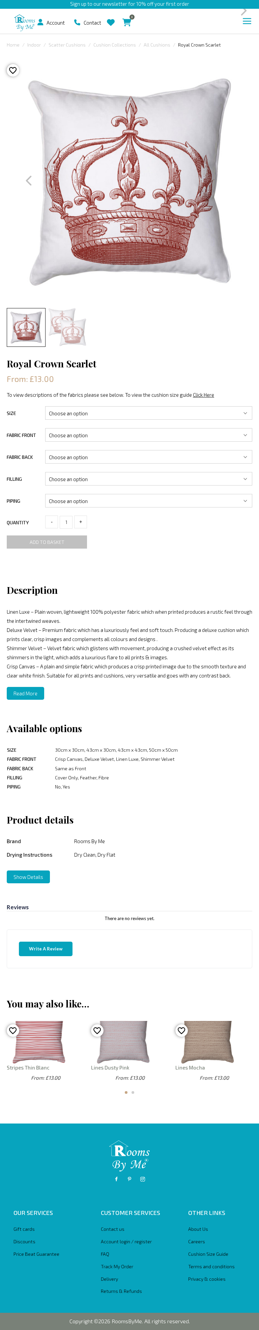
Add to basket (47, 542)
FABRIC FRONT (21, 435)
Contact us (112, 1229)
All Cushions (157, 45)
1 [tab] (126, 1092)
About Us (198, 1229)
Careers (196, 1241)
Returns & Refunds (121, 1291)
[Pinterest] (129, 1179)
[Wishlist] (110, 17)
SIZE (11, 413)
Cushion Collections (114, 45)
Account (56, 23)
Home (13, 45)
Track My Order (117, 1266)
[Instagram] (142, 1179)
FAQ (105, 1254)
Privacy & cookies (207, 1279)
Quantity (18, 522)
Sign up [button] (78, 4)
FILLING (14, 479)
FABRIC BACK (20, 457)
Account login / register (126, 1241)
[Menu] (247, 21)
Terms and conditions (211, 1266)
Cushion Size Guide (208, 1254)
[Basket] (127, 17)
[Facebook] (116, 1179)
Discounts (24, 1241)
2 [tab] (133, 1092)
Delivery (109, 1279)
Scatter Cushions (67, 45)
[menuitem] (42, 22)
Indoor (34, 45)
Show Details (28, 877)
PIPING (13, 501)
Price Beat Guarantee (36, 1254)
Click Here (203, 395)
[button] (40, 22)
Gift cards (24, 1229)
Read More (25, 693)
